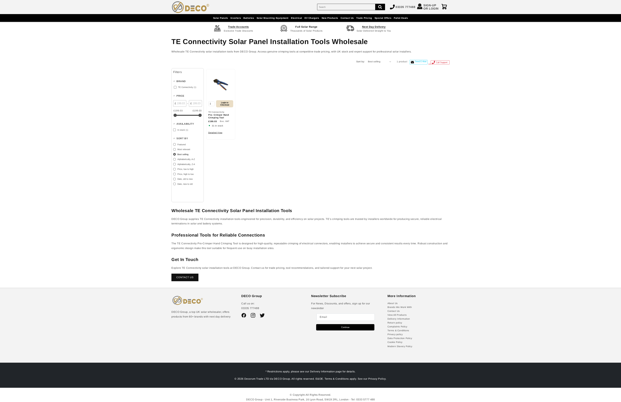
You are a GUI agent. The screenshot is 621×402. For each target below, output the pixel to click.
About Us (392, 303)
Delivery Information (398, 318)
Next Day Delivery (374, 26)
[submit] (380, 7)
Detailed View (215, 132)
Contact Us (393, 311)
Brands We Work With (399, 307)
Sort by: (360, 61)
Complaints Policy (397, 326)
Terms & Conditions (398, 330)
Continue (345, 327)
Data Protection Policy (399, 338)
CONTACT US (185, 277)
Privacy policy (395, 334)
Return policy (394, 322)
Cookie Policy (395, 342)
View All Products (397, 315)
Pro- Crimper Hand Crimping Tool (218, 116)
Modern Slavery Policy (399, 346)
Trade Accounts (238, 26)
